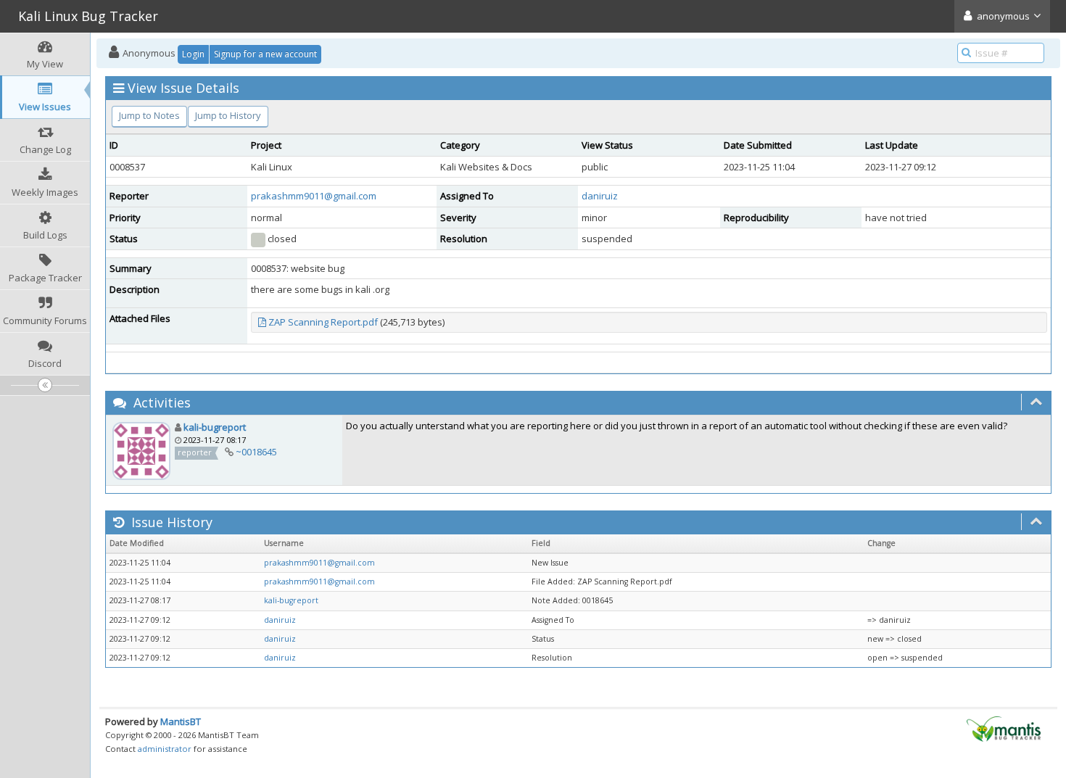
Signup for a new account (265, 54)
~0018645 (256, 451)
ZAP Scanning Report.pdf (323, 321)
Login (193, 54)
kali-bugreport (214, 427)
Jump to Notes (149, 115)
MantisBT (180, 721)
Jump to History (228, 115)
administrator (164, 748)
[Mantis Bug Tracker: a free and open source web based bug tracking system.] (1004, 727)
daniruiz (600, 195)
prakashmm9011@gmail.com (313, 195)
